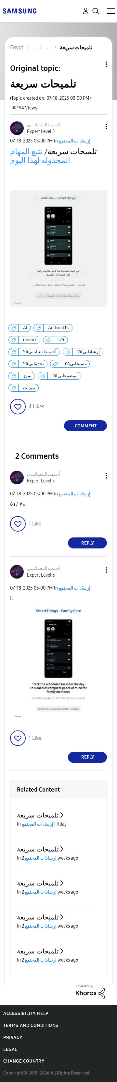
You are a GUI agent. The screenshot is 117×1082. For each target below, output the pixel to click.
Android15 (58, 328)
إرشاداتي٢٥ (88, 352)
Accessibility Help (25, 1013)
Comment (86, 426)
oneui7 (30, 340)
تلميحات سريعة (38, 815)
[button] (95, 126)
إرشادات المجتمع (74, 141)
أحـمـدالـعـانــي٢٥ (40, 352)
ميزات (29, 387)
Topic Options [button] (95, 64)
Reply (87, 543)
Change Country (23, 1061)
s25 (61, 340)
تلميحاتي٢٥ (75, 363)
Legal (10, 1049)
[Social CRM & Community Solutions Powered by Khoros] (90, 991)
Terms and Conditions (30, 1025)
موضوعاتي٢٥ (65, 375)
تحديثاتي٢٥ (33, 363)
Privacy (12, 1037)
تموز (27, 375)
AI (25, 328)
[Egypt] (19, 10)
